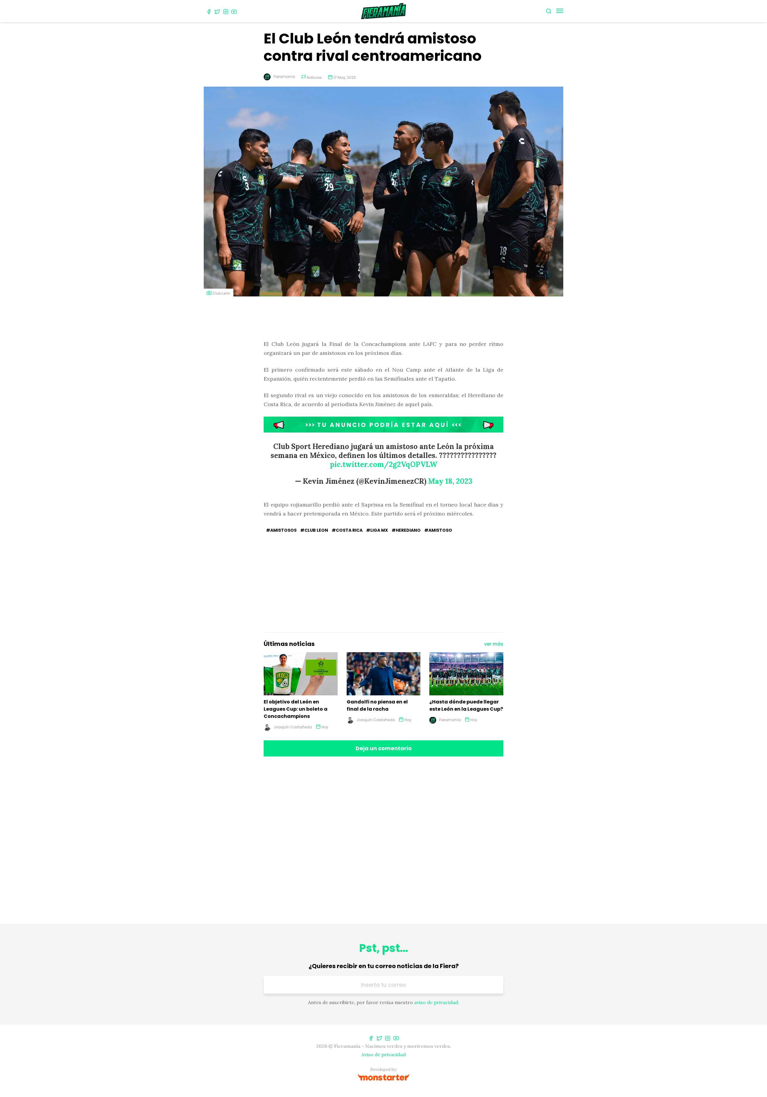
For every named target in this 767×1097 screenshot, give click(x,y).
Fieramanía (284, 76)
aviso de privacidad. (436, 1002)
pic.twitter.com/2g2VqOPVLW (383, 464)
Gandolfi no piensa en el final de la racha (377, 705)
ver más (493, 644)
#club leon (314, 530)
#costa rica (347, 530)
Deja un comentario (384, 748)
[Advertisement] (383, 318)
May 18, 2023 (450, 481)
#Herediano (406, 530)
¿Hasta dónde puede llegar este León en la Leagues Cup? (466, 705)
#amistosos (281, 530)
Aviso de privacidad (383, 1054)
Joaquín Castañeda (293, 727)
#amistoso (438, 530)
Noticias (314, 77)
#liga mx (377, 530)
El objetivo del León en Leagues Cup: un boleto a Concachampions (295, 709)
